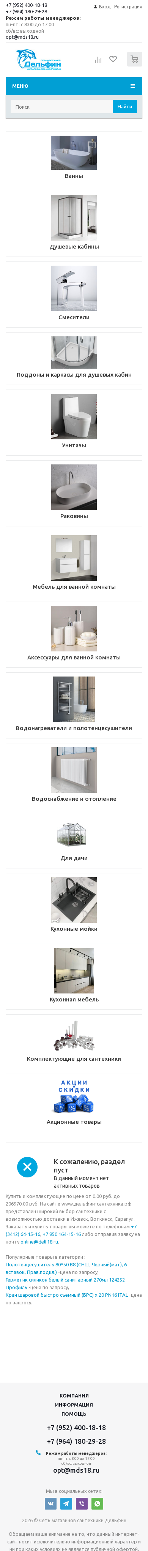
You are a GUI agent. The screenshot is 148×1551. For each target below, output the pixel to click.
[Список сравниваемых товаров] (98, 62)
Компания (74, 1395)
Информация (74, 1404)
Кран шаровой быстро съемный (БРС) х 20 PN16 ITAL (67, 1295)
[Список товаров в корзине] (135, 65)
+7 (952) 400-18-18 (26, 5)
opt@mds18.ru (22, 37)
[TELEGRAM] (66, 1504)
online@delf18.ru (39, 1241)
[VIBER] (82, 1504)
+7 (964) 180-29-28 (26, 11)
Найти (125, 106)
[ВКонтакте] (51, 1504)
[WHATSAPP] (97, 1504)
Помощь (74, 1413)
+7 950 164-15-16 (62, 1234)
